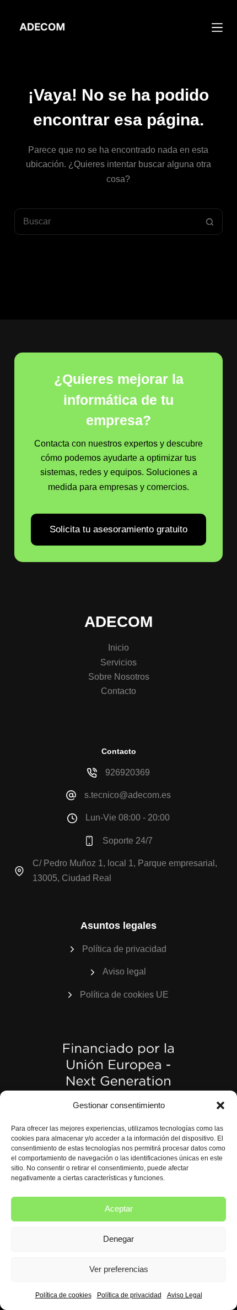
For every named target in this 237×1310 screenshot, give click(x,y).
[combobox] (106, 221)
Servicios (118, 662)
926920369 (127, 772)
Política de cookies (63, 1295)
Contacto (118, 691)
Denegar (118, 1238)
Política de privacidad (129, 1295)
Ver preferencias (118, 1269)
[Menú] (217, 27)
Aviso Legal (184, 1295)
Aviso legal (124, 971)
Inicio (118, 647)
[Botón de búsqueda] (209, 221)
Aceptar (119, 1208)
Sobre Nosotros (118, 676)
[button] (220, 1105)
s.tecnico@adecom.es (127, 795)
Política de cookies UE (124, 994)
